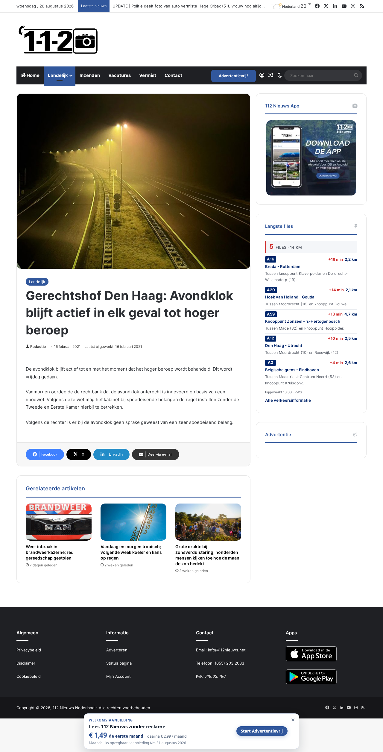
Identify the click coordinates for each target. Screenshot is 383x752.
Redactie (38, 346)
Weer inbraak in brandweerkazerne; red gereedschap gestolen (50, 552)
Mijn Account (118, 676)
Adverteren (116, 650)
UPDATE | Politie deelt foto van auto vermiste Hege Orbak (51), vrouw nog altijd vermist (194, 6)
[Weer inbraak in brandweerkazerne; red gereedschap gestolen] (59, 522)
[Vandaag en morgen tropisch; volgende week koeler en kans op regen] (133, 522)
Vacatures (119, 75)
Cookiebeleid (28, 676)
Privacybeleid (28, 650)
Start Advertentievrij (262, 731)
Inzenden (90, 75)
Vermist (147, 75)
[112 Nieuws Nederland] (58, 39)
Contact (173, 75)
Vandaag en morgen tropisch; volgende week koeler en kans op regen (131, 552)
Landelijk (58, 75)
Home (32, 75)
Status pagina (119, 663)
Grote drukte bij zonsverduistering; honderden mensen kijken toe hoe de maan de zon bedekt (207, 555)
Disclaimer (25, 663)
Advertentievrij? (233, 75)
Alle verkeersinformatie (288, 400)
